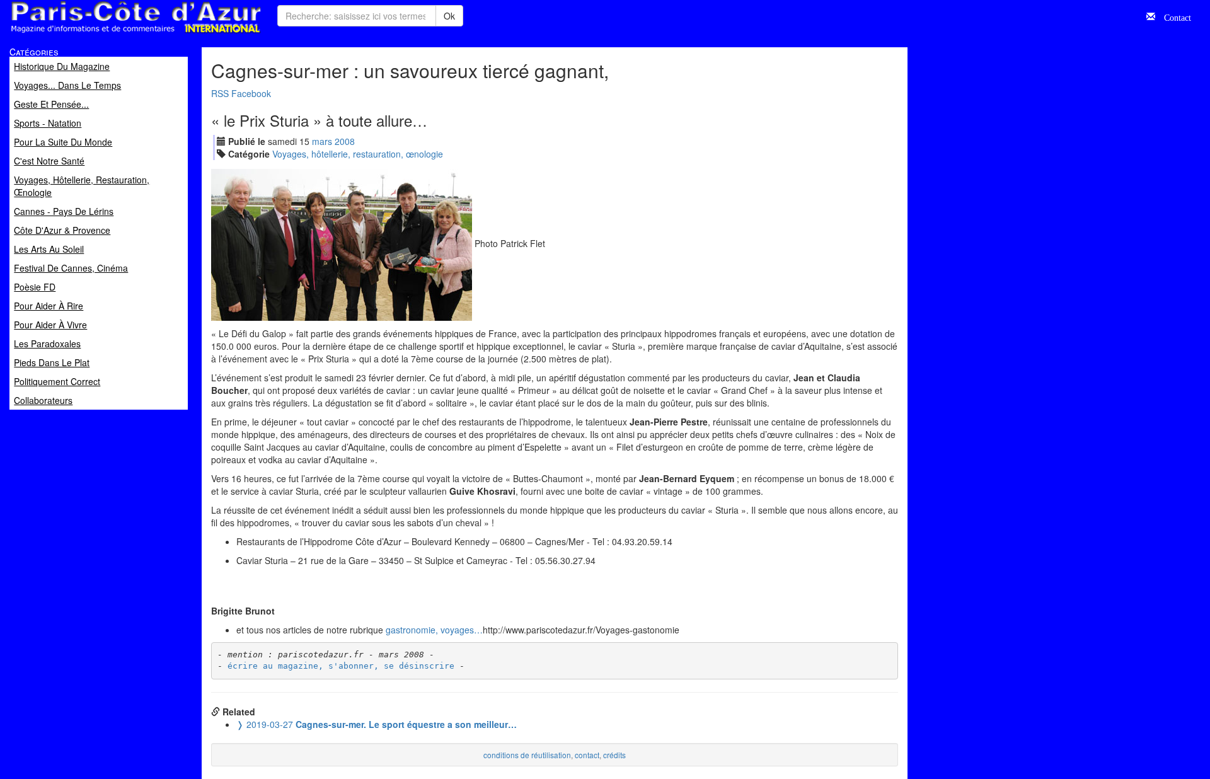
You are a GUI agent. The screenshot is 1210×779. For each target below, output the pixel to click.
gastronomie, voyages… (434, 629)
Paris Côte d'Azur (107, 34)
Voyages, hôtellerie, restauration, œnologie (357, 153)
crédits (614, 754)
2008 (345, 141)
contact (587, 754)
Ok (449, 15)
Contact (1173, 16)
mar (322, 141)
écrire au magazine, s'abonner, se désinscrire (341, 666)
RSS (220, 93)
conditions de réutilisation (527, 754)
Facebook (251, 93)
